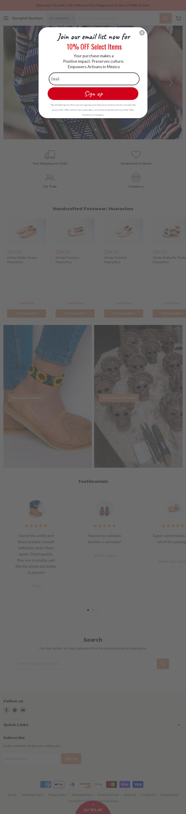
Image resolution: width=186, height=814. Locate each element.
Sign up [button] (93, 93)
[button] (142, 32)
